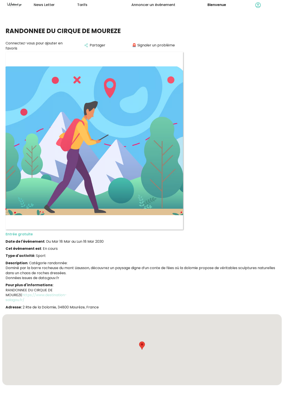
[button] (142, 345)
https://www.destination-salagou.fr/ (36, 297)
